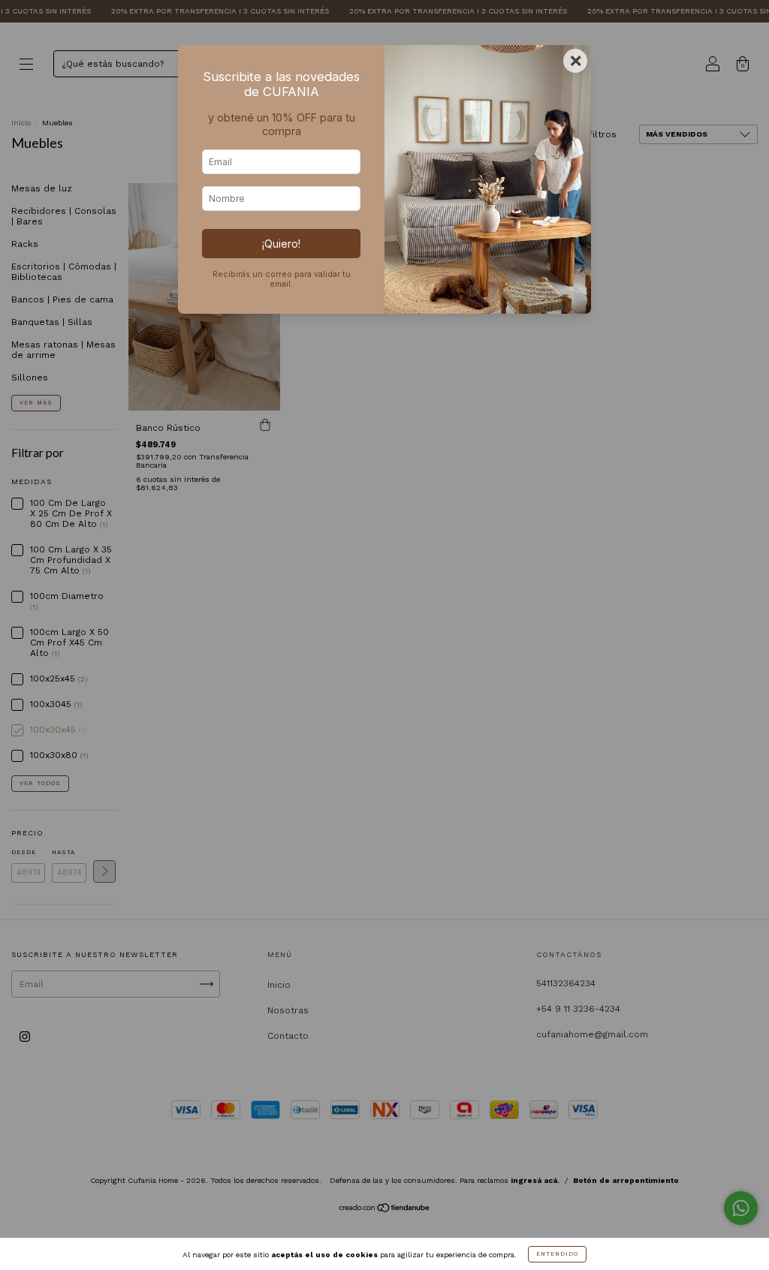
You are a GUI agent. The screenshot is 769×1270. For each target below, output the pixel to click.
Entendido (557, 1253)
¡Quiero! (281, 243)
